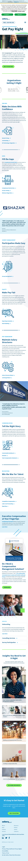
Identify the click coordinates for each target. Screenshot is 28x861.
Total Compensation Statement (9, 458)
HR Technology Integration (8, 143)
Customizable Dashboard (8, 453)
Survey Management (7, 276)
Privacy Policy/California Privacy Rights (12, 849)
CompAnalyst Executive (7, 521)
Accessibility (5, 851)
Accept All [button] (6, 14)
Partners (15, 827)
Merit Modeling (5, 323)
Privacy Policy (14, 11)
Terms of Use (5, 853)
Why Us (3, 825)
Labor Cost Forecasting (7, 503)
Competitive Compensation (8, 501)
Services (4, 831)
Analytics (4, 455)
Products (4, 829)
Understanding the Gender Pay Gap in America (13, 779)
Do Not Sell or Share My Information (11, 855)
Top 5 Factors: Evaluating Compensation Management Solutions (12, 700)
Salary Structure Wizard (7, 375)
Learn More (4, 527)
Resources (16, 825)
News (3, 827)
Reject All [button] (20, 14)
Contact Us (16, 831)
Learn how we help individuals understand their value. (13, 835)
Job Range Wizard (6, 377)
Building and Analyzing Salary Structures (12, 740)
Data (3, 156)
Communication (7, 423)
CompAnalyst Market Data (8, 188)
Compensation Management (9, 26)
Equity (4, 289)
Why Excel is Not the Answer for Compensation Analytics (14, 716)
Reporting (4, 506)
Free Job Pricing (8, 22)
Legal (3, 847)
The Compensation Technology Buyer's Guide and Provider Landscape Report (13, 575)
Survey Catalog (5, 190)
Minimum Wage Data (7, 193)
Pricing (4, 103)
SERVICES (4, 621)
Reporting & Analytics (7, 321)
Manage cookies (21, 11)
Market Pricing (5, 138)
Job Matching (5, 140)
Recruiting (5, 471)
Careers (15, 829)
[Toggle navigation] (25, 22)
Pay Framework (7, 336)
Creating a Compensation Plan (10, 763)
